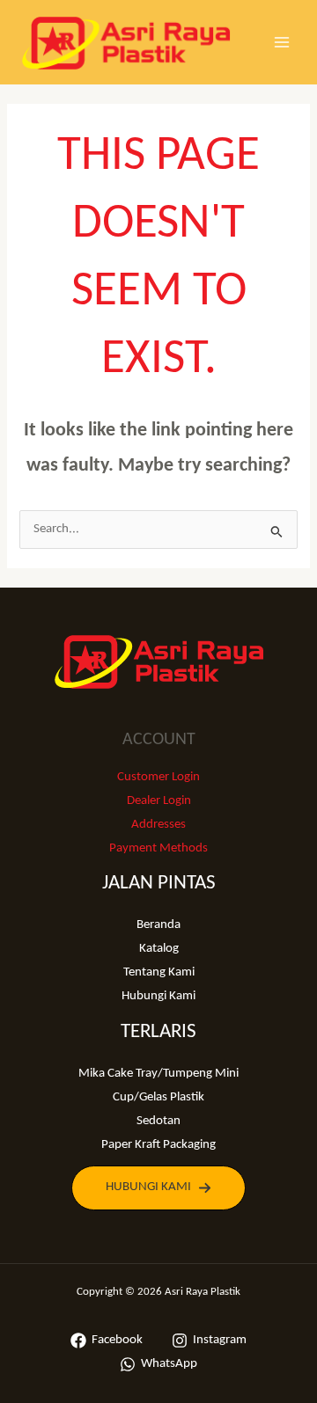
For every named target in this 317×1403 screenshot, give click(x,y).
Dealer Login (159, 800)
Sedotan (158, 1121)
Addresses (158, 824)
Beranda (158, 925)
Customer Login (158, 777)
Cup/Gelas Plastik (158, 1097)
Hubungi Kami (158, 996)
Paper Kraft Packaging (158, 1144)
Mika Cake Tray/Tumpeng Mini (158, 1073)
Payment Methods (158, 848)
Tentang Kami (159, 972)
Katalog (159, 948)
